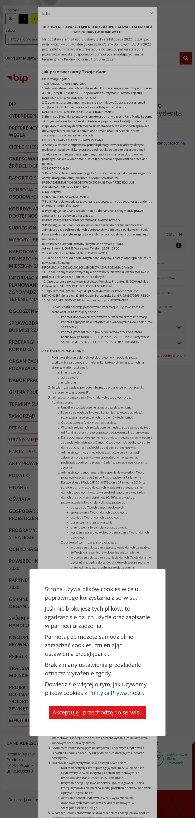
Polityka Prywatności (115, 693)
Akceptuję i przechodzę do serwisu (98, 712)
